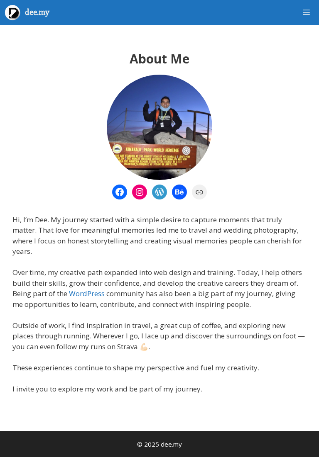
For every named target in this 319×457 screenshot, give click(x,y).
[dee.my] (14, 12)
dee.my (37, 12)
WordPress (87, 293)
